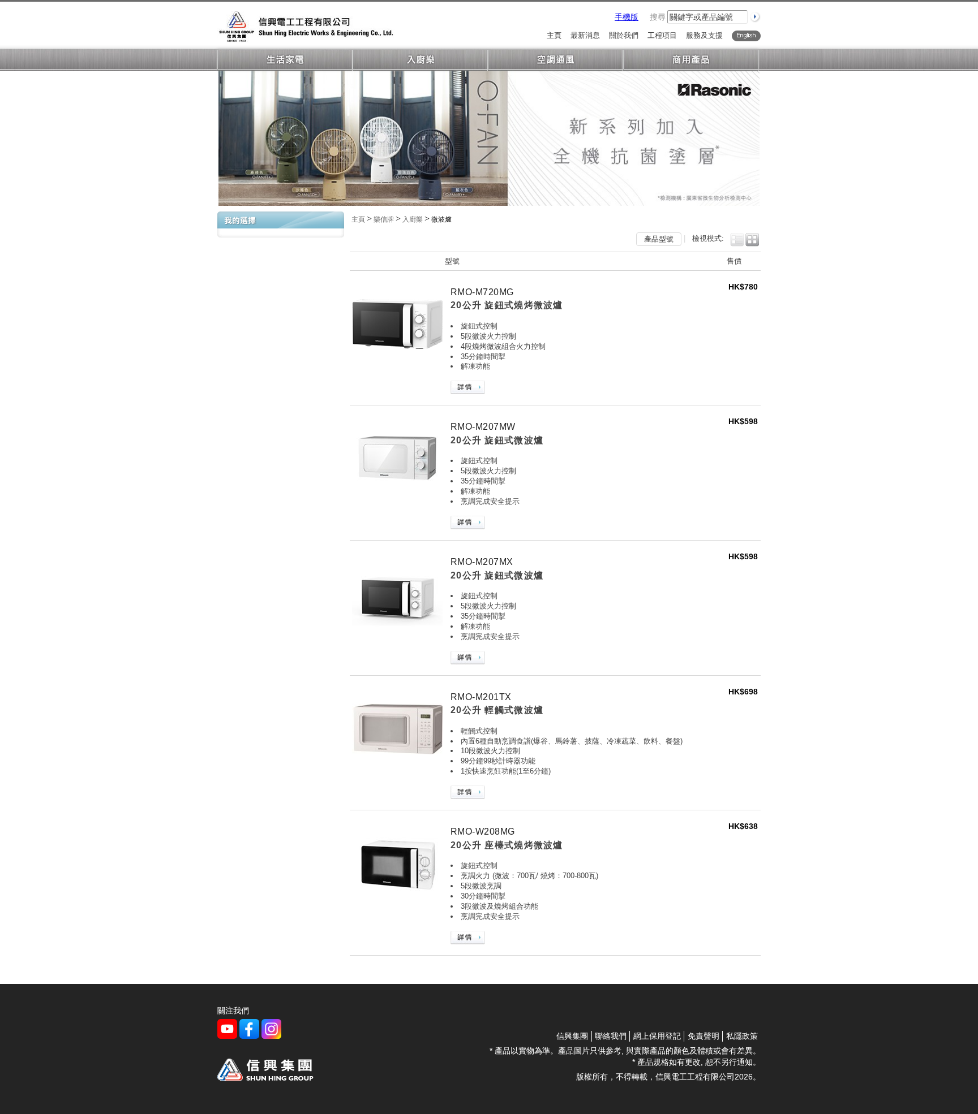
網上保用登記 (657, 1035)
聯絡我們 (611, 1035)
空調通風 (555, 60)
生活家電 (285, 60)
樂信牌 (384, 219)
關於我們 (623, 36)
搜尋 (658, 16)
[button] (737, 239)
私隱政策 (742, 1035)
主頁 (554, 36)
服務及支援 (704, 36)
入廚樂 (420, 60)
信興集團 (572, 1035)
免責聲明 (703, 1035)
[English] (746, 36)
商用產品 (690, 60)
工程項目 (662, 36)
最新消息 (585, 36)
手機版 (626, 16)
